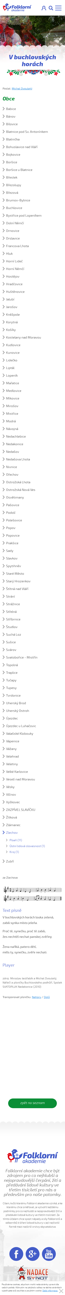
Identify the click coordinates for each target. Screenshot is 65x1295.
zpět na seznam (32, 1103)
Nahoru (36, 997)
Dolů (47, 997)
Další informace (50, 1290)
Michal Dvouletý (22, 88)
